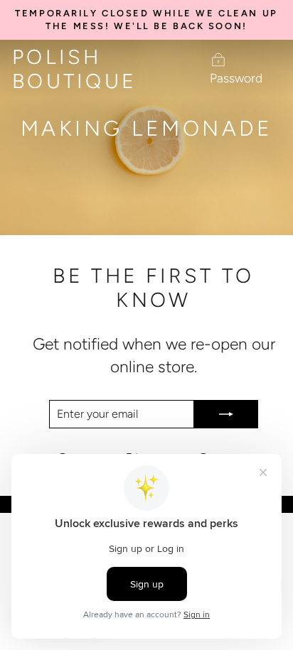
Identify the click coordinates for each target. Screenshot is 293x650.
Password (236, 77)
